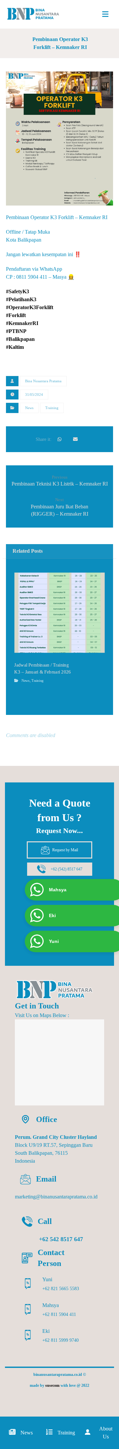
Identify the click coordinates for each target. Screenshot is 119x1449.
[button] (105, 14)
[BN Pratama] (36, 14)
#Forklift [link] (16, 315)
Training (52, 408)
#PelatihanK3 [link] (21, 299)
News (29, 408)
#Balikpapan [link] (20, 339)
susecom (52, 1385)
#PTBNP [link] (16, 331)
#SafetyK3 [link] (17, 291)
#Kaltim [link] (15, 347)
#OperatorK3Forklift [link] (29, 307)
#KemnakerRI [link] (22, 323)
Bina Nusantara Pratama (43, 381)
